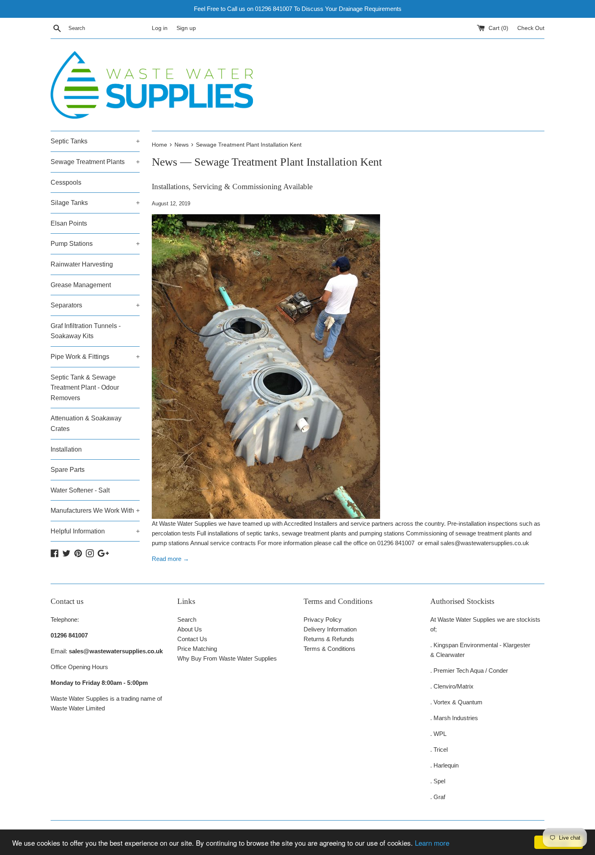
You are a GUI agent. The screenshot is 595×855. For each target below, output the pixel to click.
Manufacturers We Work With (95, 510)
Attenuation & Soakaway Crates (86, 423)
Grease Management (81, 284)
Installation (66, 449)
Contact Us (192, 638)
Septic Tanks (95, 141)
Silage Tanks (95, 202)
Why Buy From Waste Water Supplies (227, 658)
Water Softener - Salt (80, 490)
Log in (160, 28)
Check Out (530, 28)
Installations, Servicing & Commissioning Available (232, 186)
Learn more (432, 843)
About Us (189, 629)
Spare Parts (68, 469)
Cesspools (66, 182)
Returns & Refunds (329, 638)
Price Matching (197, 648)
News (164, 162)
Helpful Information (95, 531)
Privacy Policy (323, 619)
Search (186, 619)
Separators (95, 305)
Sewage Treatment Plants (95, 161)
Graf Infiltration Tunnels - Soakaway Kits (86, 331)
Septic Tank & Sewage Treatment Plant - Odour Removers (85, 387)
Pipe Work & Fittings (95, 356)
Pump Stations (95, 243)
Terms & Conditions (329, 648)
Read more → (170, 558)
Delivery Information (330, 629)
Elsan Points (69, 223)
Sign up (186, 28)
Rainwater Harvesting (82, 264)
